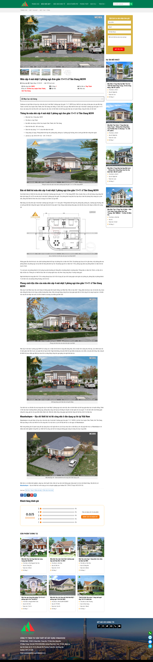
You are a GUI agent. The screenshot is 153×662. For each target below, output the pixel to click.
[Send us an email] (111, 626)
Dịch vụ (93, 4)
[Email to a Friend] (28, 495)
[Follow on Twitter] (107, 626)
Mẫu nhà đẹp (45, 4)
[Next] (100, 41)
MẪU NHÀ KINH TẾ (59, 4)
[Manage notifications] (3, 655)
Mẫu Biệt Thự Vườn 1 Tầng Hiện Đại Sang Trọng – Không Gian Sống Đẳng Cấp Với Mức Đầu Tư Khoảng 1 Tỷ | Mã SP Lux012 (118, 127)
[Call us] (115, 626)
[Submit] (131, 3)
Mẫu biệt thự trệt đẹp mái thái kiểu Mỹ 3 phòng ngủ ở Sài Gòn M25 (62, 598)
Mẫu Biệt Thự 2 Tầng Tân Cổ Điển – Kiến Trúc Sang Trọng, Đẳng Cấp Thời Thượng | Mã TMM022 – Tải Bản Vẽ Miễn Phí (119, 212)
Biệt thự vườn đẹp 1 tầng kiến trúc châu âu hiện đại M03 (90, 560)
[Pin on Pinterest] (31, 495)
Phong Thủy (84, 4)
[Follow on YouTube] (119, 626)
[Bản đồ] (150, 646)
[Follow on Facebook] (99, 626)
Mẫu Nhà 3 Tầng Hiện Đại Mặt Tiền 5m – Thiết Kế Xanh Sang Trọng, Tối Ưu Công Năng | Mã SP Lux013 (119, 85)
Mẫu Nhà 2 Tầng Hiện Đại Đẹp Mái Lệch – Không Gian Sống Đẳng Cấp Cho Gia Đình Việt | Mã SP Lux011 (119, 170)
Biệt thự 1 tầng (45, 10)
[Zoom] (22, 65)
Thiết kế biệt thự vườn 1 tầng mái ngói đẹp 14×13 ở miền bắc (90, 598)
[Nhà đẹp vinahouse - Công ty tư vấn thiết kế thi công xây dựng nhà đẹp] (24, 4)
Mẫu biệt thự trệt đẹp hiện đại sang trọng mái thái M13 (32, 560)
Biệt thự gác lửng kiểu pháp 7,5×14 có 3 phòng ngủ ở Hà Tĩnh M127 (33, 598)
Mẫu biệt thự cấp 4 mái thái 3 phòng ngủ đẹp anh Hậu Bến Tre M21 (62, 560)
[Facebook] (150, 642)
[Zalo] (150, 637)
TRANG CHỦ (35, 4)
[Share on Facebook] (21, 495)
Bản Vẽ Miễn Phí (72, 4)
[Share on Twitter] (25, 495)
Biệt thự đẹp (33, 10)
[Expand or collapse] (102, 98)
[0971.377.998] (150, 633)
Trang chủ (23, 10)
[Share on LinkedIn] (35, 495)
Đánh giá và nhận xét (90, 517)
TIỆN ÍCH (101, 4)
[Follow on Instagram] (103, 626)
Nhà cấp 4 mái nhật (48, 490)
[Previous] (24, 41)
